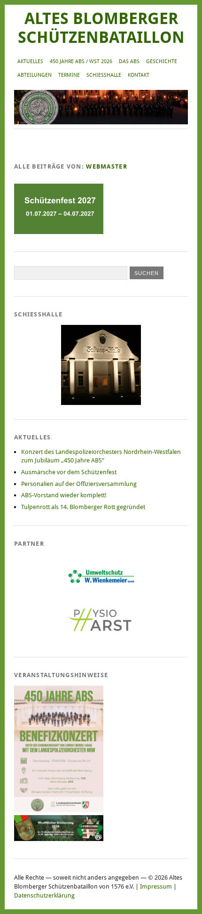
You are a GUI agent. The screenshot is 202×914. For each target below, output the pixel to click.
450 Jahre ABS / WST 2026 (81, 61)
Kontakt (138, 75)
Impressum (156, 886)
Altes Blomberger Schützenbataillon (101, 28)
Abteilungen (34, 75)
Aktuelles (30, 61)
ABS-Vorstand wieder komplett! (64, 495)
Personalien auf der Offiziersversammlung (79, 483)
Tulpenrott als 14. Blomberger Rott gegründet (83, 506)
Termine (69, 75)
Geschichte (161, 61)
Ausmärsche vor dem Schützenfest (69, 472)
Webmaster (106, 166)
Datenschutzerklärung (44, 895)
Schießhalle (103, 75)
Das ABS (129, 61)
